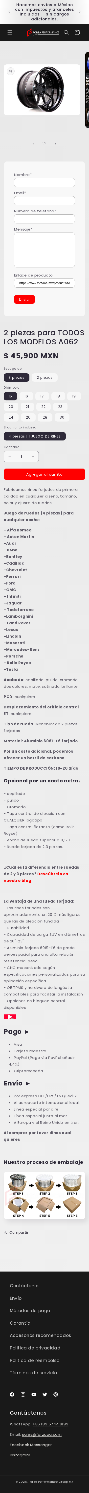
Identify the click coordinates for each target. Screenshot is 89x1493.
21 (27, 406)
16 (26, 396)
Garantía (20, 1323)
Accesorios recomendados (40, 1335)
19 (74, 396)
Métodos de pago (30, 1311)
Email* (20, 192)
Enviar (24, 299)
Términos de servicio (33, 1373)
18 (58, 396)
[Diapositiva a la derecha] (55, 143)
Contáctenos (25, 1286)
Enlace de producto (33, 275)
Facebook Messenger (31, 1444)
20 (11, 406)
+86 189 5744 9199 (50, 1424)
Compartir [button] (18, 1232)
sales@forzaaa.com (42, 1434)
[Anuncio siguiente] (79, 11)
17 (42, 396)
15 (10, 396)
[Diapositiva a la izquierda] (33, 143)
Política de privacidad (35, 1348)
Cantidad (12, 447)
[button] (9, 32)
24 (11, 417)
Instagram (20, 1455)
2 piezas (45, 377)
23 (60, 406)
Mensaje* (23, 229)
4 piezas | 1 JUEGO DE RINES (35, 436)
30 (62, 417)
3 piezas (16, 377)
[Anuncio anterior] (9, 11)
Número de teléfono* (35, 211)
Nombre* (23, 174)
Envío (16, 1298)
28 (45, 417)
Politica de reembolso (35, 1360)
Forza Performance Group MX (51, 1482)
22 (43, 406)
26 (28, 417)
